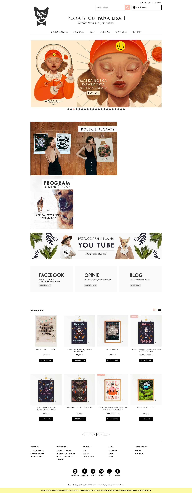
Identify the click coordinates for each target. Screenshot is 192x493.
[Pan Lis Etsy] (109, 472)
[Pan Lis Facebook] (84, 472)
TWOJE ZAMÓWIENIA (37, 451)
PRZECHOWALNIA (36, 456)
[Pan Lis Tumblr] (117, 472)
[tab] (68, 109)
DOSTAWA (86, 453)
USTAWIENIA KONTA (37, 453)
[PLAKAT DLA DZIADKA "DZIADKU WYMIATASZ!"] (79, 331)
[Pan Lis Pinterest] (93, 472)
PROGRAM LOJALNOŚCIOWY (66, 453)
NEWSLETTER (139, 453)
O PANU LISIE (113, 451)
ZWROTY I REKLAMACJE (64, 451)
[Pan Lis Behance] (101, 472)
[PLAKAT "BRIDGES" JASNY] (46, 331)
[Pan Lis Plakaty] (73, 148)
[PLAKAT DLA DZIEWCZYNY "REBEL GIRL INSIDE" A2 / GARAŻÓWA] (112, 389)
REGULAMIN (61, 459)
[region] (96, 75)
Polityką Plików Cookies (86, 490)
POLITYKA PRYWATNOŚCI (64, 456)
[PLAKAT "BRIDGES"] (112, 331)
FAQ (84, 451)
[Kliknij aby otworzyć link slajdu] (96, 75)
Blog (111, 456)
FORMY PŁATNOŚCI (89, 456)
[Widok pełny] (159, 310)
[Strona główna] (41, 15)
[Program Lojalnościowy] (51, 202)
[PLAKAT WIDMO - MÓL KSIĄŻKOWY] (79, 389)
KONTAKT (138, 451)
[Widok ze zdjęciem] (154, 310)
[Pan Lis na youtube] (96, 246)
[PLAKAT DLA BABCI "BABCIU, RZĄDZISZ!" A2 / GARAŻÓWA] (146, 331)
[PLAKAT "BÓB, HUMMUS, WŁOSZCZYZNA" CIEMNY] (46, 389)
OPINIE (111, 453)
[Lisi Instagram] (75, 472)
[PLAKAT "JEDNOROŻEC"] (146, 389)
